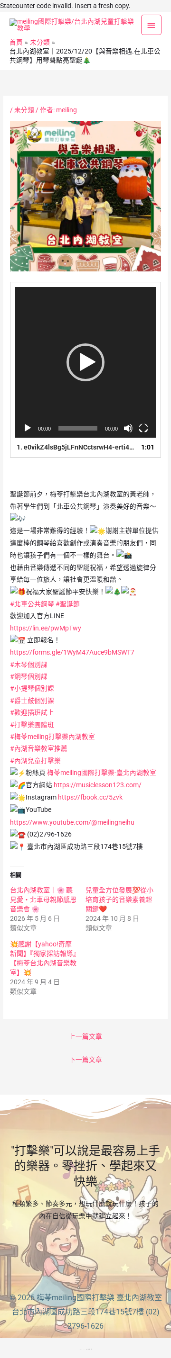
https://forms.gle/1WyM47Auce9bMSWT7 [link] (72, 652)
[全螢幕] (143, 428)
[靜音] (128, 428)
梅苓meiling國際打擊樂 (75, 1297)
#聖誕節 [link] (68, 604)
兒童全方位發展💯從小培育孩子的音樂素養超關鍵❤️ (119, 899)
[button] (85, 362)
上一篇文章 (85, 1036)
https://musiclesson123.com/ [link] (98, 785)
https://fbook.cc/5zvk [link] (90, 797)
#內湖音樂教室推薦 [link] (38, 748)
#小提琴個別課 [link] (32, 688)
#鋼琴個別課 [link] (29, 676)
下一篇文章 (85, 1059)
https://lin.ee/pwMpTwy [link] (45, 628)
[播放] (27, 428)
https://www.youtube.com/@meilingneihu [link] (72, 822)
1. (76, 447)
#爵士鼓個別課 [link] (32, 700)
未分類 (24, 110)
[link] (101, 772)
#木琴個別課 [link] (29, 664)
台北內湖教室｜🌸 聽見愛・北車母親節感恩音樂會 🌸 (43, 899)
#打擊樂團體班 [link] (32, 724)
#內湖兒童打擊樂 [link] (35, 760)
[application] (85, 362)
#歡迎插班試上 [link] (32, 712)
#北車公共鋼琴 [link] (32, 604)
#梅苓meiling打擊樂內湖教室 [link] (52, 736)
